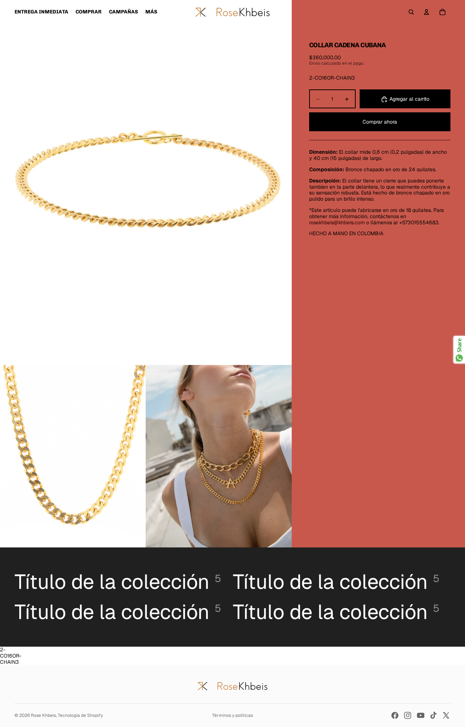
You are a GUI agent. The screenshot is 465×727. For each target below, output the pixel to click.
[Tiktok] (433, 715)
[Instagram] (407, 715)
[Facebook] (395, 715)
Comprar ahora (380, 122)
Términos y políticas (232, 715)
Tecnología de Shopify (80, 715)
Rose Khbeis (43, 715)
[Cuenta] (426, 12)
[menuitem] (151, 12)
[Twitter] (446, 715)
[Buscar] (411, 12)
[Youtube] (420, 715)
